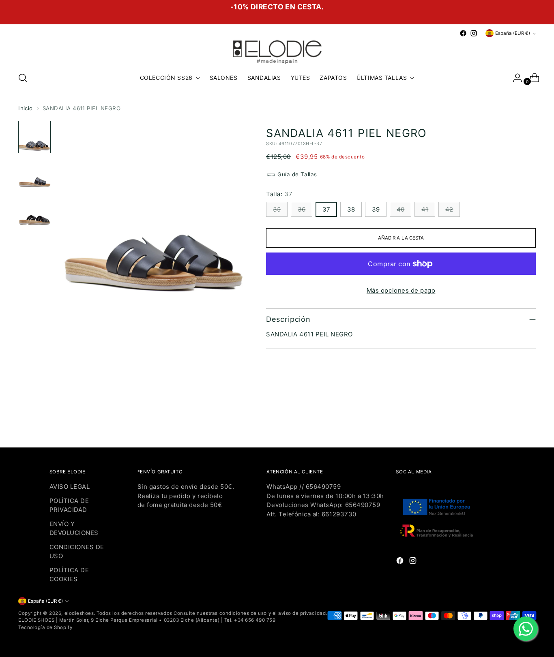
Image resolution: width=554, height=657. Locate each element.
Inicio (25, 108)
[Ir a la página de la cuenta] (514, 78)
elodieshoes (79, 613)
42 (449, 209)
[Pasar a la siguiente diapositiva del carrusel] (529, 419)
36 (301, 209)
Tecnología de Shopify (45, 627)
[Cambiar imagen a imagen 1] (34, 137)
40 (400, 209)
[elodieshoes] (277, 51)
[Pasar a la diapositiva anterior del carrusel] (510, 419)
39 (376, 209)
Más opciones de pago (401, 290)
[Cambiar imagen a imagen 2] (34, 174)
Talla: (279, 194)
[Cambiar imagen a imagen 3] (34, 211)
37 (326, 209)
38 (351, 209)
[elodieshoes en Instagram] (473, 33)
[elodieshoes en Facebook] (463, 33)
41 (424, 209)
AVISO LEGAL (69, 486)
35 (277, 209)
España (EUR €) (512, 33)
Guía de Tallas (297, 174)
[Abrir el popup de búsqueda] (23, 78)
